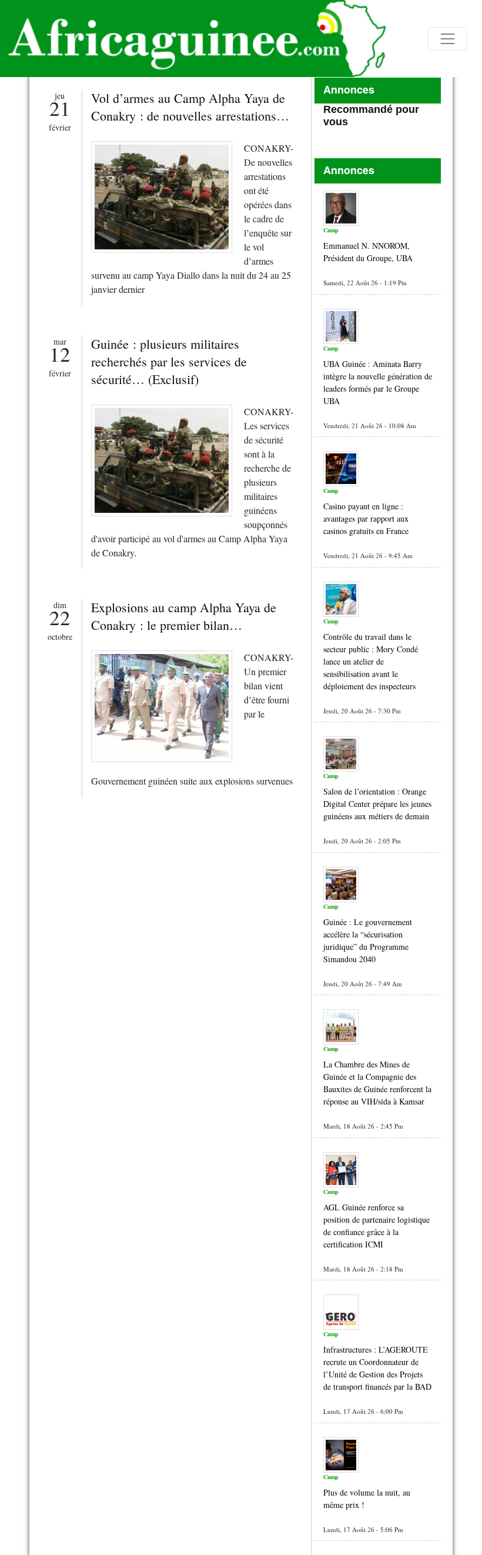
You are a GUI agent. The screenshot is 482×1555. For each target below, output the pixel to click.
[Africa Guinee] (193, 38)
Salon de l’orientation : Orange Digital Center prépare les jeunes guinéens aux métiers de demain (377, 804)
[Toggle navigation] (447, 39)
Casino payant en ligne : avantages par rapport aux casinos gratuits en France (366, 518)
